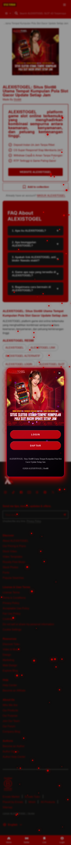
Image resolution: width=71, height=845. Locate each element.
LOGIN (35, 434)
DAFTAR (35, 445)
